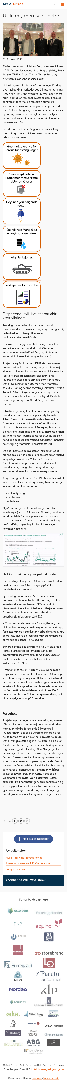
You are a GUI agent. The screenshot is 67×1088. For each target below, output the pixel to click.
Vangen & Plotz (51, 1078)
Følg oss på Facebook (36, 838)
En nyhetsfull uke (16, 869)
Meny (62, 4)
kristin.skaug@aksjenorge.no (49, 1069)
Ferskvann (37, 1078)
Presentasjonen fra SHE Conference (28, 863)
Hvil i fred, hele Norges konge (24, 857)
